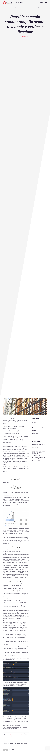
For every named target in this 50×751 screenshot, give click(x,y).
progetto (5, 736)
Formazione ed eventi (37, 427)
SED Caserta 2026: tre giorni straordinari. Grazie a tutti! (38, 458)
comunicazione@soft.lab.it (10, 721)
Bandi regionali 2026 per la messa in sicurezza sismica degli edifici (38, 446)
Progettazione (35, 433)
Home (11, 7)
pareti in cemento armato (16, 734)
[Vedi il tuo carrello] (38, 2)
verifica (9, 736)
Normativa (34, 430)
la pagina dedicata (12, 720)
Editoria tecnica (36, 425)
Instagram (18, 727)
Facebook (9, 727)
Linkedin (14, 727)
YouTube (25, 727)
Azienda (34, 422)
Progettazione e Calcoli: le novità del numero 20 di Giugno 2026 (38, 452)
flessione (8, 734)
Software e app (36, 436)
